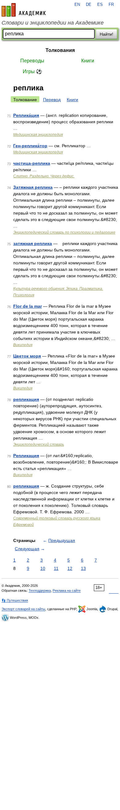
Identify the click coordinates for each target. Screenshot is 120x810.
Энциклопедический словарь (38, 444)
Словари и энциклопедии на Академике (53, 23)
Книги (87, 60)
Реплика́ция (26, 115)
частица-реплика (31, 163)
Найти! (106, 34)
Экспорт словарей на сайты (23, 609)
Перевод (52, 99)
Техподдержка (40, 590)
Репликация (26, 455)
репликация (26, 399)
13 (83, 568)
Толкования (60, 50)
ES (100, 4)
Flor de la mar (27, 306)
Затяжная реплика (33, 187)
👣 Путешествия (15, 600)
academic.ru (24, 10)
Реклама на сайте (67, 590)
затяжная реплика (32, 243)
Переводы (32, 60)
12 (69, 568)
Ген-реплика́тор (30, 145)
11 (56, 568)
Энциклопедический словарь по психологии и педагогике (64, 232)
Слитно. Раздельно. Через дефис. (43, 176)
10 (42, 568)
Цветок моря (27, 356)
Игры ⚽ (32, 71)
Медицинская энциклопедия (38, 134)
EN (77, 4)
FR (111, 4)
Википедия (22, 345)
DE (88, 4)
